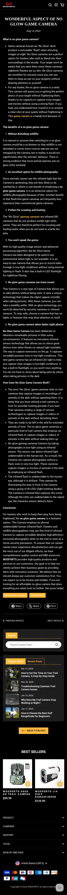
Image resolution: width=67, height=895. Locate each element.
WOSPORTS (10, 559)
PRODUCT (8, 817)
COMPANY (8, 826)
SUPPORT (8, 835)
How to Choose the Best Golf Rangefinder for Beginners (36, 715)
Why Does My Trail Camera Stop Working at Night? (38, 701)
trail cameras (37, 595)
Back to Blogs (35, 730)
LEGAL (6, 843)
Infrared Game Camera (15, 595)
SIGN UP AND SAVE (13, 852)
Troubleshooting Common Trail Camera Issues (38, 688)
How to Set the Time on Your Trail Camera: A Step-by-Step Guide (39, 674)
